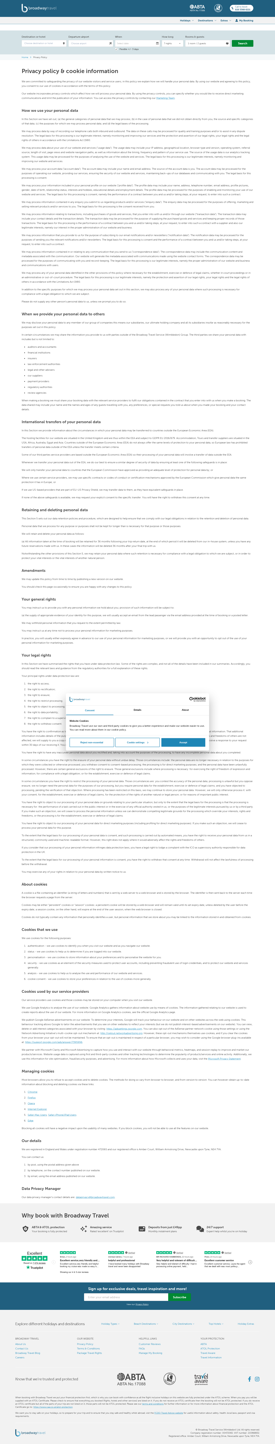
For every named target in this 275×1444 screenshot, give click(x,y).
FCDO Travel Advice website (168, 1413)
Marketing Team (165, 98)
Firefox (32, 1097)
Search (242, 43)
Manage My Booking (150, 1353)
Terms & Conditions (88, 1348)
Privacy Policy (40, 57)
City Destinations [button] (182, 1323)
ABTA (204, 1344)
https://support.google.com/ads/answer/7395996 (53, 1042)
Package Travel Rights (89, 1353)
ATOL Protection (210, 1348)
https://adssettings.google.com (124, 1028)
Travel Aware (208, 1353)
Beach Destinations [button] (145, 1323)
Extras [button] (224, 20)
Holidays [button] (185, 20)
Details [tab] (137, 710)
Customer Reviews (150, 1344)
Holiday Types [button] (109, 1323)
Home (25, 57)
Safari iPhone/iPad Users (62, 1115)
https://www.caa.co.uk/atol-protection (53, 1407)
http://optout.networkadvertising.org (121, 1033)
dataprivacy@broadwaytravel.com (95, 1197)
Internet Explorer (37, 1109)
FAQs (142, 1348)
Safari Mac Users (37, 1115)
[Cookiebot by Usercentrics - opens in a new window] (192, 699)
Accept (183, 742)
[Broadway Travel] (39, 8)
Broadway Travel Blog (27, 1353)
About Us (20, 1344)
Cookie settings (136, 742)
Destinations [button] (205, 20)
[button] (44, 43)
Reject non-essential (91, 742)
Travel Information (211, 1357)
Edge (30, 1120)
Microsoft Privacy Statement (224, 1058)
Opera (31, 1103)
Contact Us (21, 1348)
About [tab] (185, 710)
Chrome (32, 1092)
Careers (19, 1357)
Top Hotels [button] (215, 1323)
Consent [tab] (90, 710)
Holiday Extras (246, 1323)
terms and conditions (153, 1404)
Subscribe (179, 1297)
